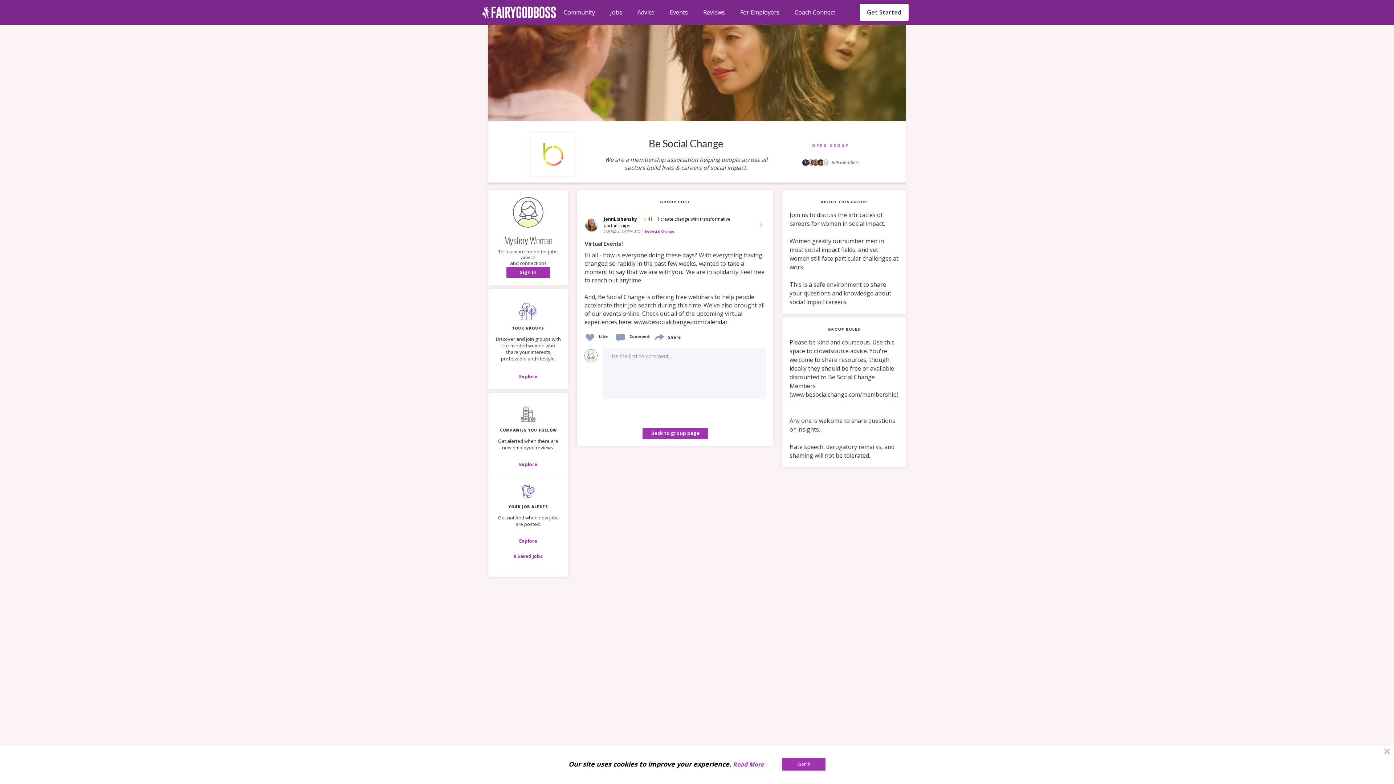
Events (679, 12)
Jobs (616, 12)
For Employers (759, 12)
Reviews (714, 12)
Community (579, 12)
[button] (528, 272)
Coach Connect (815, 12)
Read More (748, 764)
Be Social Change (659, 231)
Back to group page (675, 433)
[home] (519, 12)
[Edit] (761, 224)
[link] (675, 283)
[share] (658, 336)
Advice (646, 12)
